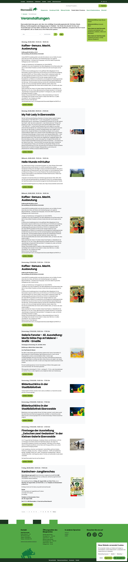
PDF (61, 34)
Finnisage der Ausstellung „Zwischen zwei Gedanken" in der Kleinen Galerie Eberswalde (42, 433)
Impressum (71, 560)
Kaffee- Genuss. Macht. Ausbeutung (36, 47)
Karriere (49, 1)
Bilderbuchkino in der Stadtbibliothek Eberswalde (39, 407)
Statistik (113, 554)
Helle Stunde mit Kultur (36, 162)
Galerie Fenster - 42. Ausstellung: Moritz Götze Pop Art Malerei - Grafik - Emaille (42, 338)
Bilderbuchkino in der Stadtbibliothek (35, 385)
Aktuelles (44, 1)
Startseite (25, 14)
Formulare (23, 1)
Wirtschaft (103, 10)
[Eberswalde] (29, 9)
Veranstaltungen (30, 1)
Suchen (103, 6)
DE (101, 1)
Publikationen (38, 1)
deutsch (67, 532)
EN (103, 1)
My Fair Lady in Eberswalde (38, 114)
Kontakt (77, 560)
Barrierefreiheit (52, 560)
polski (66, 535)
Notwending (103, 554)
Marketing (119, 554)
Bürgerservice (44, 10)
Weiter (54, 511)
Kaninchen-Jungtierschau (38, 471)
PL (106, 1)
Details (101, 557)
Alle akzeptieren (119, 558)
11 (50, 511)
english (66, 534)
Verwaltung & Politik (54, 10)
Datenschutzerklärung (62, 560)
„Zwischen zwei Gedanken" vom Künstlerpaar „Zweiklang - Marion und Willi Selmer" (97, 31)
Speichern (108, 558)
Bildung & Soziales (65, 10)
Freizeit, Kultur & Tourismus (78, 10)
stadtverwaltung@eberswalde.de (29, 541)
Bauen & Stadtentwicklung (93, 10)
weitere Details (27, 104)
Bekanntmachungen (56, 1)
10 (48, 511)
